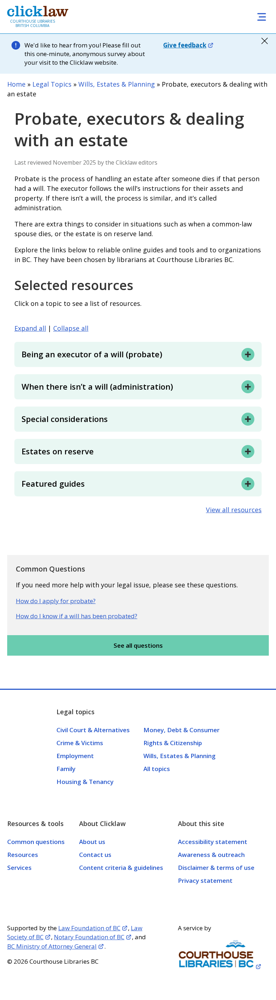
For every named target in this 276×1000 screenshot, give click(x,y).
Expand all (30, 328)
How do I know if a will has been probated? (76, 616)
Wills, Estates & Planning (116, 84)
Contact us (95, 854)
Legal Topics (52, 84)
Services (19, 867)
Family (65, 769)
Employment (75, 756)
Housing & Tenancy (85, 781)
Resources (22, 854)
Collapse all (70, 328)
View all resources (234, 509)
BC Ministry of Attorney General (52, 946)
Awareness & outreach (211, 854)
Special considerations (65, 418)
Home (16, 84)
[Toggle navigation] (261, 16)
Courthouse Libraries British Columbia (32, 23)
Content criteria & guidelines (121, 867)
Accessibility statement (212, 842)
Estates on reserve (58, 451)
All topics (156, 769)
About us (92, 842)
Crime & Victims (79, 743)
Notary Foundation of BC (89, 937)
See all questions (138, 645)
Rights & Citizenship (172, 743)
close (264, 41)
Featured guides (53, 483)
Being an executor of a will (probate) (92, 354)
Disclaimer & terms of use (216, 867)
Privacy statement (205, 880)
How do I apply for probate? (56, 601)
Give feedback (184, 45)
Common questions (36, 842)
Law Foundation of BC (89, 928)
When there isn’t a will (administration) (97, 386)
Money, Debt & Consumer (181, 730)
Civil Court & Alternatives (93, 730)
